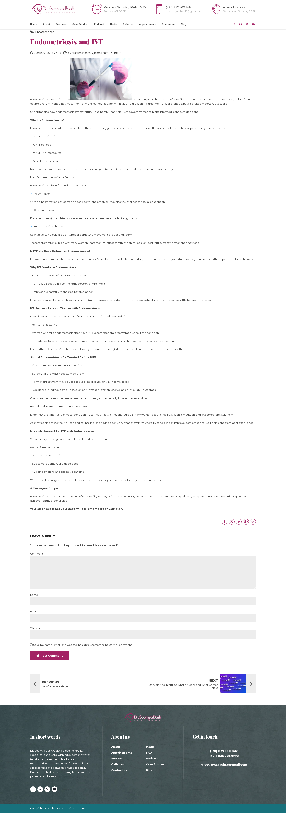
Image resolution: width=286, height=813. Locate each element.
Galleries (128, 24)
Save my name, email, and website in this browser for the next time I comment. (82, 644)
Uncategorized (44, 32)
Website (35, 628)
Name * (34, 594)
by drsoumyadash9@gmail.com (88, 53)
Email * (34, 611)
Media (113, 24)
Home (33, 24)
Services (61, 24)
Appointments (147, 24)
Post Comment (51, 655)
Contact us (168, 24)
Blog (183, 24)
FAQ (149, 752)
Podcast (99, 24)
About (46, 24)
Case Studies (80, 24)
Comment (36, 553)
